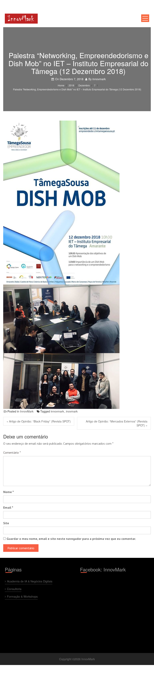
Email (8, 507)
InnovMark (26, 411)
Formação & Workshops (22, 596)
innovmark (99, 79)
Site (6, 523)
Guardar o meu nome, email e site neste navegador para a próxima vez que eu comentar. (71, 539)
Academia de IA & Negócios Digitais (29, 581)
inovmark (72, 411)
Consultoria (14, 589)
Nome (8, 492)
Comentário (12, 452)
